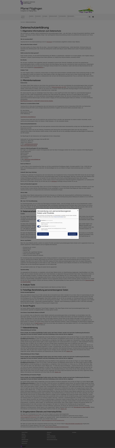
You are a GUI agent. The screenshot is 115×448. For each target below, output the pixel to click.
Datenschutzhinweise (58, 216)
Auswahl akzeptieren (43, 234)
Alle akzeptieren (72, 234)
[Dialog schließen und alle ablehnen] (78, 210)
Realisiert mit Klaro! (73, 236)
